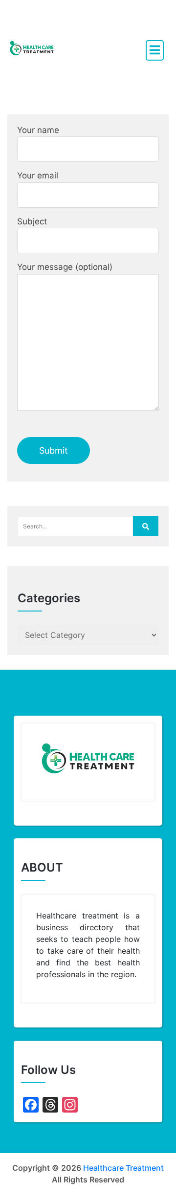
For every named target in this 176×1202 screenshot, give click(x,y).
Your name (38, 130)
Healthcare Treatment (123, 1168)
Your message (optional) (64, 267)
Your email (37, 175)
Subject (32, 221)
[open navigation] (155, 50)
